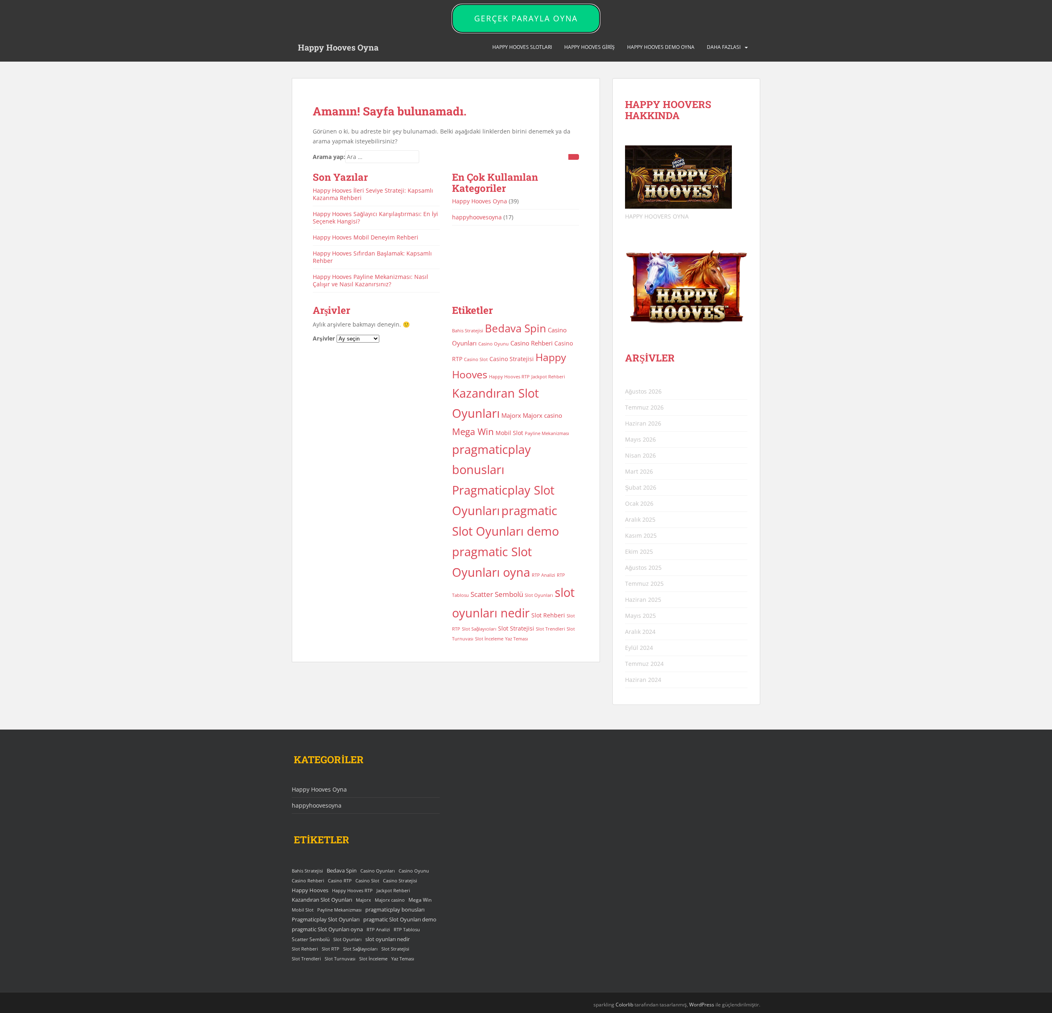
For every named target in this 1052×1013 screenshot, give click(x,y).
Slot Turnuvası (340, 959)
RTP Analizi (543, 575)
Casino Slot (476, 359)
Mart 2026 (639, 471)
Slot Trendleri (550, 629)
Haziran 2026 (643, 423)
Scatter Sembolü (497, 594)
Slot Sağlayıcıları (479, 629)
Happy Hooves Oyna (338, 47)
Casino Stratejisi (511, 359)
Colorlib (624, 1004)
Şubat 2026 (640, 487)
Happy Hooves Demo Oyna (660, 47)
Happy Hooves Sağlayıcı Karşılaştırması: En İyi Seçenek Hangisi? (375, 217)
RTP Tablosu (407, 929)
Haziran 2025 (643, 599)
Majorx (511, 415)
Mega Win (473, 431)
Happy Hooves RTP (509, 377)
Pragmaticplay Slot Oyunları (326, 919)
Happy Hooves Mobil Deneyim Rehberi (365, 237)
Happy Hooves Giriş (589, 47)
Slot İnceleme (489, 639)
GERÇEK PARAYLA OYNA (526, 18)
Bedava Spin (515, 328)
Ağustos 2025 (643, 567)
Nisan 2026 (640, 455)
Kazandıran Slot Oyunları (322, 899)
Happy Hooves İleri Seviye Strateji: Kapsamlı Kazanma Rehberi (373, 194)
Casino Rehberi (531, 343)
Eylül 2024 (639, 648)
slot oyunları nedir (387, 939)
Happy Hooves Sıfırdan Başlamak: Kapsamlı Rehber (372, 257)
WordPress (701, 1004)
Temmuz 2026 (644, 407)
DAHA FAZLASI (724, 47)
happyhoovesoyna (477, 217)
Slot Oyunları (539, 595)
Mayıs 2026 (640, 439)
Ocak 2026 (639, 503)
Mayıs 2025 (640, 615)
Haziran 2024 (643, 680)
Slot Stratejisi (516, 628)
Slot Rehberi (548, 615)
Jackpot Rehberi (548, 377)
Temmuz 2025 (644, 583)
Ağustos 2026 (643, 391)
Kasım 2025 (641, 535)
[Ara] (573, 157)
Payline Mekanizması (547, 433)
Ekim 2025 (639, 551)
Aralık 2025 (640, 519)
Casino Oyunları (377, 871)
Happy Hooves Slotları (522, 47)
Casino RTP (340, 880)
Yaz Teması (516, 639)
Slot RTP (330, 949)
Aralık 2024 (640, 631)
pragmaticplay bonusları (394, 909)
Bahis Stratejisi (467, 331)
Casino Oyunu (493, 344)
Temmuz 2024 (644, 664)
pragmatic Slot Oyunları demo (399, 919)
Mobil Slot (509, 433)
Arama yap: (329, 157)
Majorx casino (542, 415)
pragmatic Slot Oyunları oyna (327, 929)
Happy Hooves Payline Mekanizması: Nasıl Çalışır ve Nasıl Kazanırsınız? (370, 280)
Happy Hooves (310, 890)
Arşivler (324, 338)
